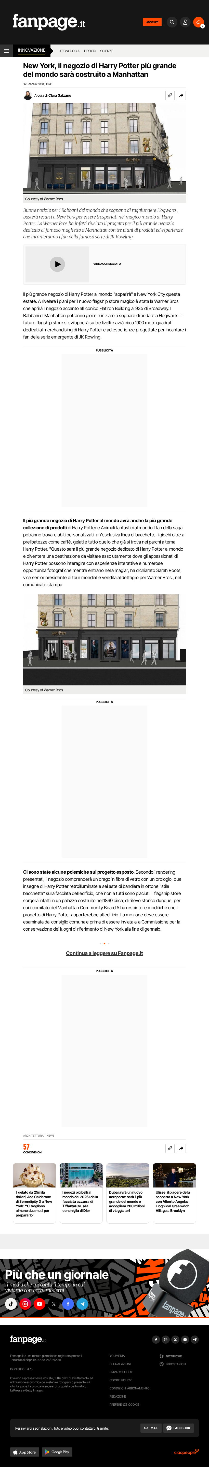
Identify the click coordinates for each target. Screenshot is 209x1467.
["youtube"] (39, 1304)
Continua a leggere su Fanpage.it (104, 953)
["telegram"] (82, 1304)
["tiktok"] (11, 1304)
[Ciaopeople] (186, 1453)
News (51, 1135)
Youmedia (117, 1356)
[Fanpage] (28, 1340)
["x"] (54, 1304)
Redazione (118, 1396)
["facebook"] (68, 1304)
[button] (181, 95)
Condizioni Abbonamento (130, 1388)
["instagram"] (25, 1304)
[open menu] (6, 51)
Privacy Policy (121, 1372)
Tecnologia (70, 51)
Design (90, 51)
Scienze (106, 51)
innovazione (31, 50)
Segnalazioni (120, 1364)
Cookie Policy (121, 1380)
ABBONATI (152, 22)
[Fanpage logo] (42, 22)
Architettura (33, 1135)
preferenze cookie (124, 1404)
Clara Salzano (59, 95)
